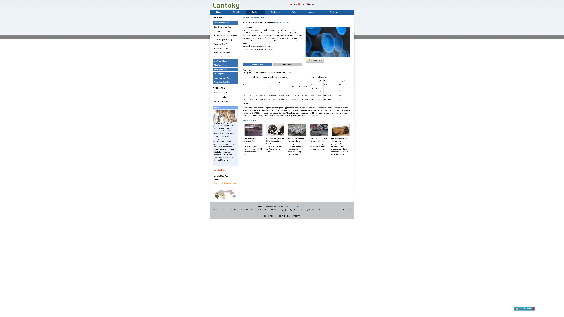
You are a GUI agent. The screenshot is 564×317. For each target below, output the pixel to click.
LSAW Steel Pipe (220, 61)
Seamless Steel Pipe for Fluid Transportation (275, 140)
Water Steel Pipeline (221, 93)
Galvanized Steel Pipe (222, 82)
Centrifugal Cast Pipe (222, 78)
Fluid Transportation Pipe (223, 40)
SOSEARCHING (270, 216)
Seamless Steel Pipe (221, 23)
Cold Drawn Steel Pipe (222, 27)
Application (275, 12)
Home (218, 12)
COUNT (282, 216)
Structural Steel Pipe (221, 44)
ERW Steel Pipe (220, 65)
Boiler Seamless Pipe (222, 52)
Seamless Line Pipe (221, 48)
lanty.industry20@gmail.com (225, 183)
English (295, 4)
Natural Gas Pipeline (221, 97)
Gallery (294, 12)
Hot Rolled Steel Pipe (222, 31)
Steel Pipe (217, 210)
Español (303, 4)
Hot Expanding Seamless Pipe (225, 35)
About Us (236, 12)
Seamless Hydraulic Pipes (223, 57)
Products (255, 12)
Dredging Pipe (219, 74)
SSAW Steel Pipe (220, 69)
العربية (311, 4)
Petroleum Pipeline (221, 101)
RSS (289, 216)
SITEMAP (296, 216)
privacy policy (335, 210)
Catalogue (334, 12)
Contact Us (313, 12)
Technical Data (257, 64)
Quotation (287, 64)
